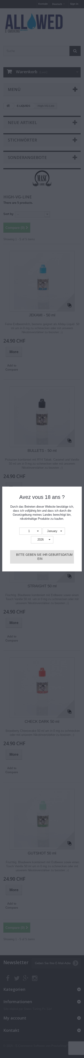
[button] (30, 531)
